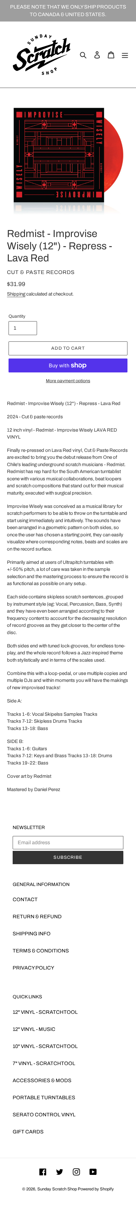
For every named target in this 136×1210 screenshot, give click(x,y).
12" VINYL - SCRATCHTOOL (45, 1012)
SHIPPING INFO (32, 933)
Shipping (16, 293)
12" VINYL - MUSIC (34, 1029)
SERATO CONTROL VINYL (44, 1114)
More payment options (68, 380)
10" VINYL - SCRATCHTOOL (45, 1046)
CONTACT (25, 899)
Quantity (17, 316)
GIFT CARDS (28, 1131)
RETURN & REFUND (37, 916)
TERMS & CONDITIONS (41, 950)
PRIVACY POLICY (33, 967)
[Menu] (125, 54)
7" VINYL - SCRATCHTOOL (44, 1063)
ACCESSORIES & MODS (42, 1080)
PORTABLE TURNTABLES (44, 1097)
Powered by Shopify (96, 1189)
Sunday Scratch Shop (57, 1189)
